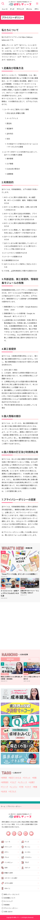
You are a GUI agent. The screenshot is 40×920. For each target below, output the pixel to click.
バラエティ (28, 857)
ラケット (27, 778)
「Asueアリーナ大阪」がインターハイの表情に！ (19, 574)
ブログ (27, 862)
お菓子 (32, 782)
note (25, 832)
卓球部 (4, 778)
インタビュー (9, 862)
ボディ (37, 9)
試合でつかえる (15, 778)
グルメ (7, 857)
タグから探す (9, 883)
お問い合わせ (8, 911)
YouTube (31, 832)
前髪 (35, 778)
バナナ (28, 787)
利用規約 (7, 905)
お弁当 (4, 791)
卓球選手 (5, 782)
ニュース (4, 9)
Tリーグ (5, 787)
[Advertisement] (20, 626)
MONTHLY (10, 659)
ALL (29, 659)
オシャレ (29, 9)
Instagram (14, 833)
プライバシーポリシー (11, 908)
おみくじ (7, 888)
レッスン (14, 787)
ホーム (3, 806)
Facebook (20, 833)
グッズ (12, 9)
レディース (23, 782)
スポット (27, 867)
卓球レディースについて (11, 894)
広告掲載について (9, 898)
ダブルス (13, 791)
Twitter (8, 832)
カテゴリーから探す (11, 878)
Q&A (6, 867)
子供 (21, 787)
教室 (35, 787)
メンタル (27, 852)
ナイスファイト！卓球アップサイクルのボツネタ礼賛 (10, 593)
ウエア (13, 782)
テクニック (20, 9)
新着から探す (9, 873)
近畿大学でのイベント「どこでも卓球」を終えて (29, 592)
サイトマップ (8, 901)
